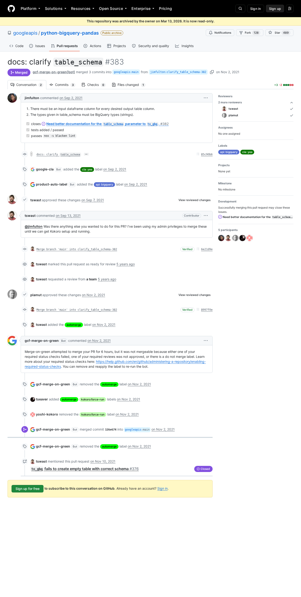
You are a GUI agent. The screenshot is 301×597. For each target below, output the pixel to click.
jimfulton (32, 98)
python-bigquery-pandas (70, 33)
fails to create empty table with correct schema (85, 468)
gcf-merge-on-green (42, 341)
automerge (74, 325)
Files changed (133, 85)
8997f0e (207, 309)
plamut (36, 295)
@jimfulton (34, 226)
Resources (81, 8)
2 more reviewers (230, 102)
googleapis (25, 33)
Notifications (222, 32)
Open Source (111, 8)
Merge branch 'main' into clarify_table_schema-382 (76, 249)
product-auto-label (51, 184)
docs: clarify (58, 154)
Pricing (165, 8)
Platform (28, 8)
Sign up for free (28, 489)
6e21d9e (207, 249)
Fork (252, 32)
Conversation (31, 85)
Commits (67, 85)
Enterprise (140, 8)
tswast (35, 200)
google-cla (45, 169)
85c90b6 (207, 154)
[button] (206, 97)
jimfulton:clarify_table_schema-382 (178, 72)
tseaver (42, 399)
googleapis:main (126, 72)
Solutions (54, 8)
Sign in (162, 488)
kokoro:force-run (92, 399)
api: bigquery (104, 184)
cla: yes (87, 169)
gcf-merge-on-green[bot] (54, 72)
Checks (98, 85)
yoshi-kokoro (47, 414)
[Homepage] (11, 8)
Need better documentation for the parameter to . (107, 124)
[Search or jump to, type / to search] (240, 8)
